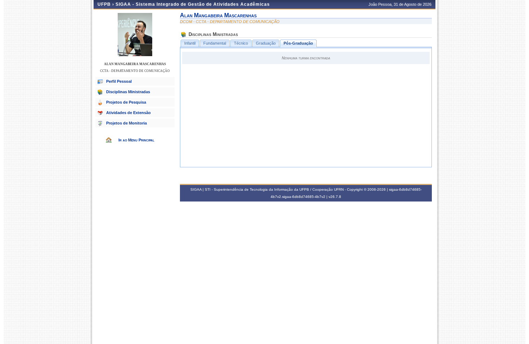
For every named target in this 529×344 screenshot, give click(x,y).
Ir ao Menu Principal (136, 140)
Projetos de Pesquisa (126, 102)
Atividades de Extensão (128, 112)
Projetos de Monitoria (126, 123)
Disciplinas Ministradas (128, 92)
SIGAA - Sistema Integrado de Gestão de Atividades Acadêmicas (193, 4)
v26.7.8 (335, 197)
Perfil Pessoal (119, 81)
